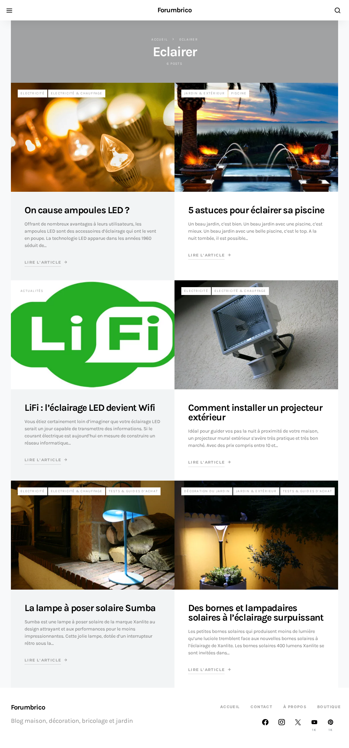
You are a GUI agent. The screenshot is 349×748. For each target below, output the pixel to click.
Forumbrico (174, 10)
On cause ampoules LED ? (77, 210)
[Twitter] (297, 725)
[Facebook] (265, 725)
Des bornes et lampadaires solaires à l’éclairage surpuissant (255, 612)
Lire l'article (43, 262)
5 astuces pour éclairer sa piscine (256, 210)
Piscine (239, 93)
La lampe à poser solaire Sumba (90, 607)
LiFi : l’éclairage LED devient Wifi (90, 407)
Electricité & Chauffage (77, 93)
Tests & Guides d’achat (133, 491)
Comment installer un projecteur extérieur (255, 412)
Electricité (32, 93)
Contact (261, 706)
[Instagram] (281, 725)
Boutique (329, 706)
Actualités (32, 291)
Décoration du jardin (207, 491)
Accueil (159, 39)
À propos (294, 706)
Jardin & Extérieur (204, 93)
